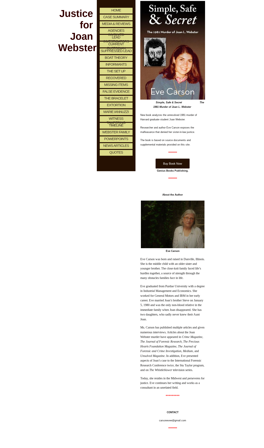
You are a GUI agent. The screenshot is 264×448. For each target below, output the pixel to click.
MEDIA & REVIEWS (116, 24)
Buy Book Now (172, 163)
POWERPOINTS (116, 139)
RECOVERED (116, 78)
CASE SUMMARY (116, 17)
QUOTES (116, 152)
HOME (116, 10)
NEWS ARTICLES (116, 146)
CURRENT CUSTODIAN (116, 44)
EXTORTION (116, 105)
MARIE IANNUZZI (116, 112)
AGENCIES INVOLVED (116, 31)
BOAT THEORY (116, 58)
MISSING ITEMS (116, 85)
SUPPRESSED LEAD (116, 51)
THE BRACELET (116, 98)
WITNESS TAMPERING (116, 119)
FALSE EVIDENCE (116, 91)
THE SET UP (116, 71)
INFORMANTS (116, 64)
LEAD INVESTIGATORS (116, 38)
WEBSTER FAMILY (116, 132)
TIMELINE (116, 125)
